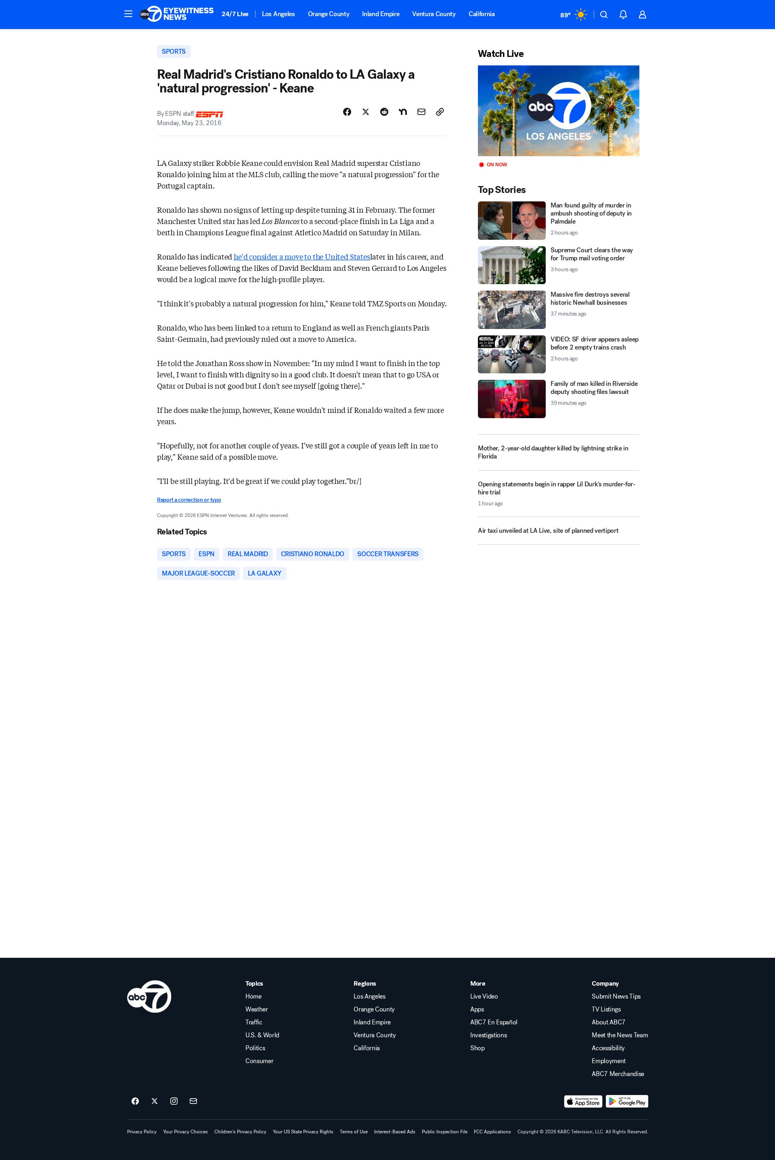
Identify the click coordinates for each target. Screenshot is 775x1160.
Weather (256, 1009)
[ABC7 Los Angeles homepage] (177, 14)
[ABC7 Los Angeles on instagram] (174, 1101)
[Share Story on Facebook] (347, 112)
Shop (477, 1048)
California (482, 14)
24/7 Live (235, 14)
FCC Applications (492, 1131)
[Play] (558, 110)
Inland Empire (380, 14)
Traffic (253, 1022)
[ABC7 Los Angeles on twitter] (155, 1101)
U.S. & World (262, 1035)
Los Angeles (278, 14)
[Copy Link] (440, 112)
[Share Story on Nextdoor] (403, 112)
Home (253, 996)
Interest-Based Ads (394, 1131)
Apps (477, 1009)
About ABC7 (609, 1022)
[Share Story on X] (366, 112)
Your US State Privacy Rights (303, 1131)
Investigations (488, 1035)
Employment (609, 1061)
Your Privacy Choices (185, 1131)
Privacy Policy (142, 1131)
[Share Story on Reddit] (384, 112)
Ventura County (434, 14)
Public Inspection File (444, 1131)
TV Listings (606, 1009)
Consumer (259, 1061)
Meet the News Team (620, 1035)
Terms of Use (354, 1131)
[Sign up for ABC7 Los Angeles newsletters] (193, 1101)
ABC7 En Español (493, 1022)
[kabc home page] (149, 996)
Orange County (329, 14)
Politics (255, 1048)
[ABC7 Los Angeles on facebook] (135, 1101)
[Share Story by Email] (421, 112)
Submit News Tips (616, 996)
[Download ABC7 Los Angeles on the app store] (583, 1101)
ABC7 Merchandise (618, 1074)
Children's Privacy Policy (240, 1131)
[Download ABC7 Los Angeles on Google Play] (627, 1101)
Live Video (484, 996)
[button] (128, 14)
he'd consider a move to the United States (302, 256)
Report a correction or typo (189, 500)
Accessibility (608, 1048)
